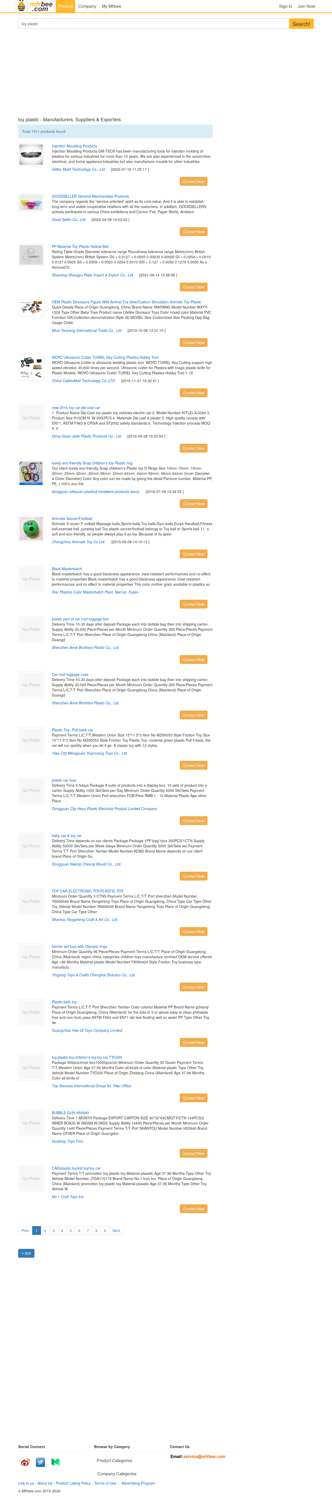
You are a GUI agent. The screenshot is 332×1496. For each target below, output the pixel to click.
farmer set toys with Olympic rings (79, 946)
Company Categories (116, 1474)
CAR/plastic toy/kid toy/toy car (76, 1168)
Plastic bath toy (64, 1001)
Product (65, 6)
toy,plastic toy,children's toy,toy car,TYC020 (87, 1057)
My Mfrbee (111, 6)
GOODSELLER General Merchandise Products (90, 196)
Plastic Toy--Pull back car (72, 729)
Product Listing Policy (73, 1483)
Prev (25, 1230)
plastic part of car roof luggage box (80, 618)
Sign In (285, 6)
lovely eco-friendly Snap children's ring (92, 463)
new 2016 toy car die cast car (76, 407)
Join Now (306, 6)
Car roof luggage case (70, 674)
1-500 (26, 1253)
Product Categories (114, 1460)
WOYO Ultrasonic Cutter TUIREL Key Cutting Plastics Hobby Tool (105, 357)
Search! (301, 23)
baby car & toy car (67, 835)
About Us (44, 1483)
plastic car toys (64, 780)
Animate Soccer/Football (72, 518)
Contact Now (193, 181)
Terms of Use (105, 1483)
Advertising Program (137, 1483)
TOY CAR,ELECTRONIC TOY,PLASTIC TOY (87, 890)
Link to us (26, 1483)
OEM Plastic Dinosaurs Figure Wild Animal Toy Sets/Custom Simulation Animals (126, 301)
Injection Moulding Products (74, 145)
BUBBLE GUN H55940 (70, 1112)
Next (116, 1230)
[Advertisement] (115, 75)
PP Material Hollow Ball (80, 246)
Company (87, 6)
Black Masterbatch (67, 568)
